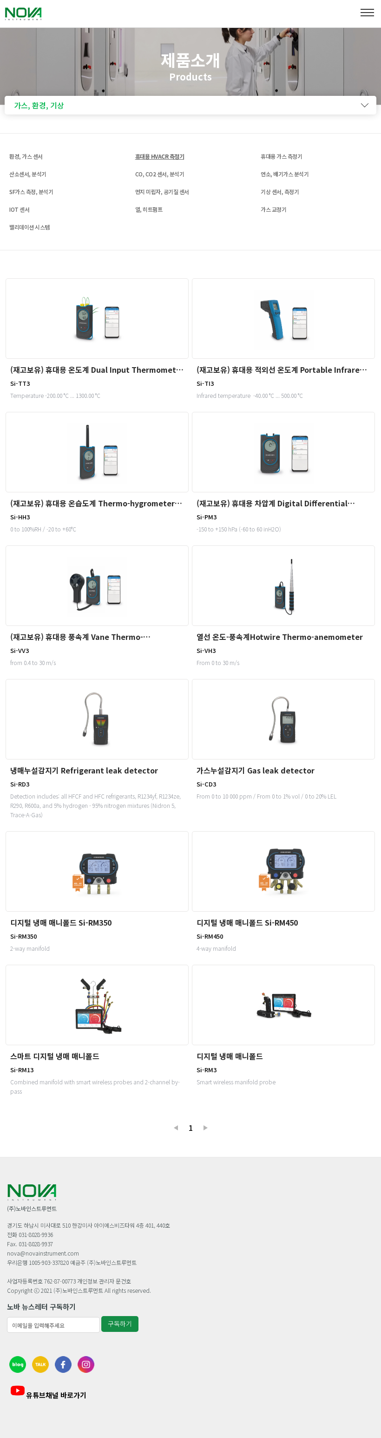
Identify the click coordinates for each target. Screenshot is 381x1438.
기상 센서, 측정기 (280, 191)
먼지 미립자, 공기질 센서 (162, 191)
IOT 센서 (19, 209)
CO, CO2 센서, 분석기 (159, 174)
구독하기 (120, 1323)
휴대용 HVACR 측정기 (159, 156)
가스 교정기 (273, 209)
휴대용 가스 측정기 (281, 156)
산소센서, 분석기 (27, 174)
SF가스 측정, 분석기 (31, 191)
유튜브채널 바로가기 (56, 1395)
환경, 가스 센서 (26, 156)
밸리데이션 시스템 (29, 227)
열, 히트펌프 (149, 209)
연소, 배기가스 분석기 (285, 174)
